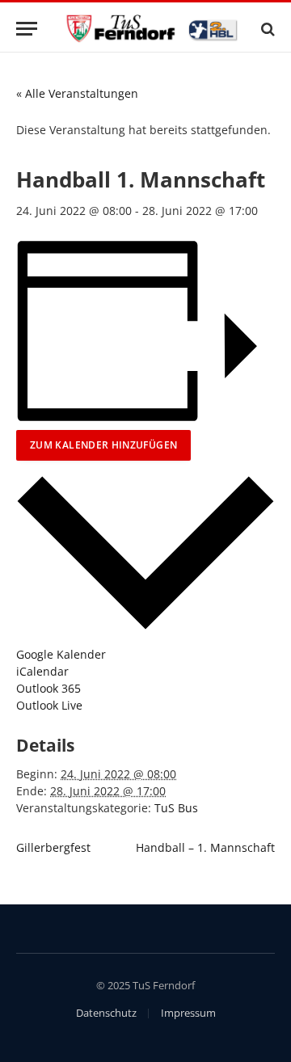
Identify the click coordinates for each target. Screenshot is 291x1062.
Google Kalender (61, 654)
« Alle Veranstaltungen (77, 93)
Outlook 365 (48, 688)
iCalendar (42, 671)
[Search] (266, 29)
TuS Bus (176, 807)
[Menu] (26, 29)
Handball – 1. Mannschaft (205, 847)
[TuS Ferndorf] (153, 28)
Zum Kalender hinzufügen (103, 445)
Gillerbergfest (53, 847)
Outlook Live (49, 705)
